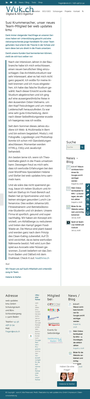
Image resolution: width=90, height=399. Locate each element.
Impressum (73, 392)
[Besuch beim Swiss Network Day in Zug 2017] (1, 200)
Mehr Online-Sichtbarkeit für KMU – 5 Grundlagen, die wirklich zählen (77, 193)
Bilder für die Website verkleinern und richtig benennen (78, 358)
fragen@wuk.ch (64, 3)
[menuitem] (24, 2)
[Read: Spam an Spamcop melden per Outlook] (68, 223)
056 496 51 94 (79, 3)
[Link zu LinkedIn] (6, 2)
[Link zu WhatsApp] (15, 2)
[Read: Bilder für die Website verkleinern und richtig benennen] (68, 207)
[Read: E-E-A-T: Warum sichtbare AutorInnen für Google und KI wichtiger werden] (68, 167)
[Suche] (83, 11)
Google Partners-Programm (38, 344)
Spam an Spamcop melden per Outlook (77, 225)
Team (51, 42)
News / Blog (24, 2)
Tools (34, 2)
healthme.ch (42, 258)
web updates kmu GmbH (58, 392)
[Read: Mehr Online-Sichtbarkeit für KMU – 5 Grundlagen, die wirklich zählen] (68, 189)
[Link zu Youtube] (11, 2)
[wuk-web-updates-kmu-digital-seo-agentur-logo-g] (19, 11)
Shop (40, 2)
